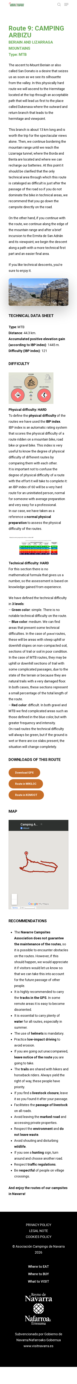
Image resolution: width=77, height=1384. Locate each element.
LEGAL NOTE (38, 1231)
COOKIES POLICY (38, 1237)
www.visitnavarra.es (38, 1346)
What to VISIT (38, 1281)
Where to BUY (38, 1274)
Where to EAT (38, 1266)
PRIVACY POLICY (38, 1225)
